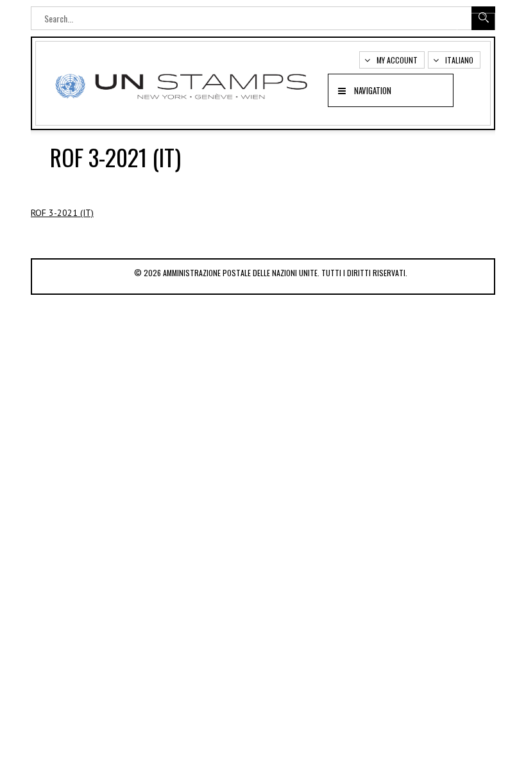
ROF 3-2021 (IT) (62, 213)
